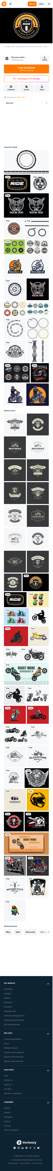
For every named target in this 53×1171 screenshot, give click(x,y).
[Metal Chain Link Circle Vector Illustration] (15, 444)
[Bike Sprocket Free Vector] (14, 285)
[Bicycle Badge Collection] (15, 300)
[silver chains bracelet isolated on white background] (15, 421)
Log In (41, 4)
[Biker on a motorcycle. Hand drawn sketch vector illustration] (14, 1149)
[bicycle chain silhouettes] (26, 161)
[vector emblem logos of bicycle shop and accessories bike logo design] (14, 246)
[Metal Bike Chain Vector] (15, 490)
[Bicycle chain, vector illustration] (16, 267)
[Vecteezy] (3, 3)
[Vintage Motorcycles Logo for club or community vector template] (15, 467)
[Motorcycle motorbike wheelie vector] (26, 1029)
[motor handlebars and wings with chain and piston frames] (15, 366)
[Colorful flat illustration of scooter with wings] (16, 951)
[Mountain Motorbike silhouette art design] (13, 970)
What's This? (21, 97)
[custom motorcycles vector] (26, 553)
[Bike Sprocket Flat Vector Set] (15, 385)
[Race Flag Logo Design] (32, 989)
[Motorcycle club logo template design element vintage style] (15, 583)
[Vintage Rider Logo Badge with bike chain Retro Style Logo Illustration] (17, 182)
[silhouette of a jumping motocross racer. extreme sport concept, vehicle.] (14, 1050)
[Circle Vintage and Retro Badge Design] (17, 511)
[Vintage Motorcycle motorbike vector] (15, 1070)
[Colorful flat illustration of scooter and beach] (14, 934)
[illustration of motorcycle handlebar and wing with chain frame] (26, 223)
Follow (44, 60)
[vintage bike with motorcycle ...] (13, 531)
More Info (9, 102)
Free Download (26, 68)
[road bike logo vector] (26, 320)
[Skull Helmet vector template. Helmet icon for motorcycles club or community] (12, 201)
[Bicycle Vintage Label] (15, 401)
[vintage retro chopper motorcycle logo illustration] (14, 992)
